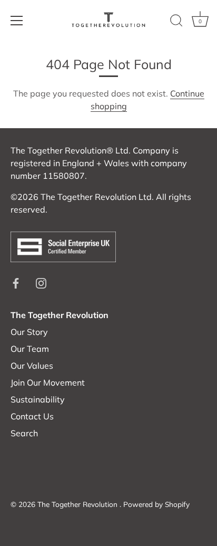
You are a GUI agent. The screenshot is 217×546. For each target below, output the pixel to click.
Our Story (29, 332)
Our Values (32, 365)
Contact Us (32, 416)
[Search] (176, 22)
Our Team (30, 348)
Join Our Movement (48, 382)
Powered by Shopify (156, 504)
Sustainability (38, 399)
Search (24, 433)
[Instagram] (41, 282)
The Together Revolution (78, 504)
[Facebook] (16, 282)
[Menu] (16, 20)
